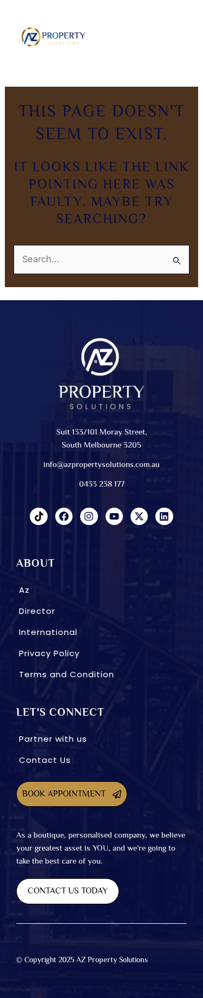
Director (37, 611)
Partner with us (53, 738)
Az (24, 589)
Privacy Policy (49, 653)
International (48, 632)
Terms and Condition (66, 674)
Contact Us (45, 760)
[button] (149, 37)
